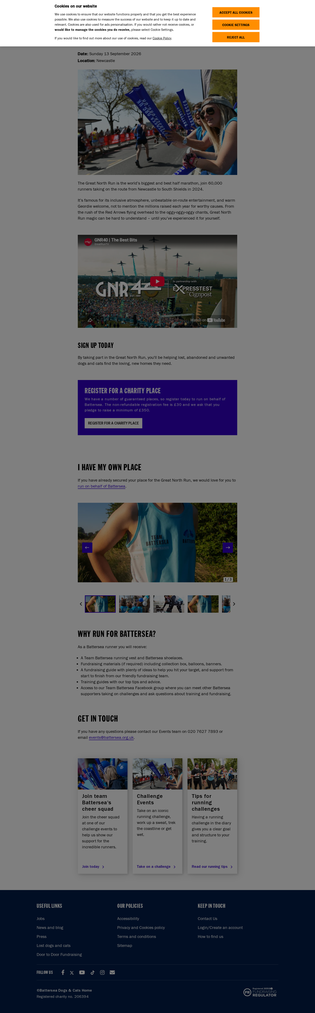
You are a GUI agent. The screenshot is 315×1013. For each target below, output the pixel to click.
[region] (157, 23)
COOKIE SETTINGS (235, 25)
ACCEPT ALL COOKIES (235, 12)
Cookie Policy (162, 38)
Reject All (236, 37)
